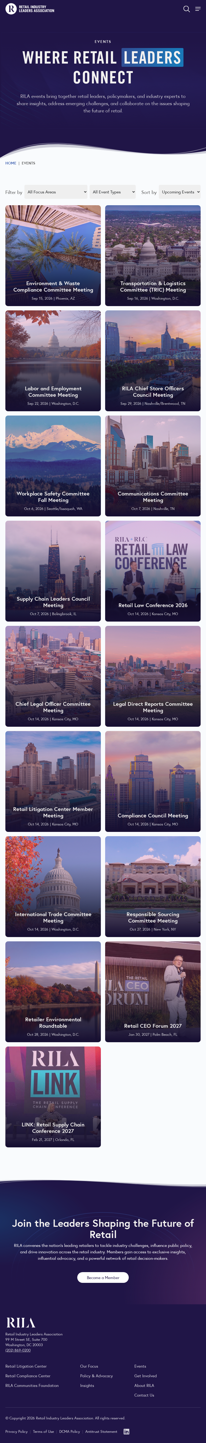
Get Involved (145, 1375)
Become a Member (103, 1277)
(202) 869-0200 (18, 1350)
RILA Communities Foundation (32, 1385)
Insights (87, 1385)
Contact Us (144, 1395)
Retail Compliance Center (27, 1375)
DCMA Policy (70, 1431)
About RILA (144, 1385)
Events (140, 1366)
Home (10, 163)
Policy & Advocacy (96, 1375)
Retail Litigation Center (26, 1366)
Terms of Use (44, 1431)
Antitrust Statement (101, 1431)
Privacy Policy (17, 1431)
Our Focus (89, 1366)
